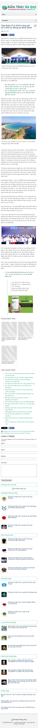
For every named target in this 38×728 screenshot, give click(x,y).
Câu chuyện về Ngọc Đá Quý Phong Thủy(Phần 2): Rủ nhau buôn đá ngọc (21, 660)
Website (3, 456)
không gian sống (8, 433)
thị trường (20, 84)
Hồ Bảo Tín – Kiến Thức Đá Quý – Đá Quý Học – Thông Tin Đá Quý (21, 723)
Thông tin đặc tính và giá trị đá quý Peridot (20, 497)
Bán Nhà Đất (12, 92)
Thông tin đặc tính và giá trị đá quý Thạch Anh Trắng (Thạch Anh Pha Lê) (21, 558)
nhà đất (22, 433)
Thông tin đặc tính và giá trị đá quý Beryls (20, 525)
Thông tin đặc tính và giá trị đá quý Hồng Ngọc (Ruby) (22, 516)
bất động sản (16, 250)
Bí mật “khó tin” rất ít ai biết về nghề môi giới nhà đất (18, 695)
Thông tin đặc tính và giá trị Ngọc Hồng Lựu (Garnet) (21, 602)
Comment (4, 462)
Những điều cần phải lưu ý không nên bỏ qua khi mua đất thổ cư (18, 701)
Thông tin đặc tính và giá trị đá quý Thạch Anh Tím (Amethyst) (20, 549)
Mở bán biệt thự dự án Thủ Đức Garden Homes (19, 377)
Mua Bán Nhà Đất (17, 272)
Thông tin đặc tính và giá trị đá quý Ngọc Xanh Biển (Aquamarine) (22, 506)
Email (3, 449)
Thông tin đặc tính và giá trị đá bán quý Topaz (21, 583)
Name (3, 443)
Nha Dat (9, 88)
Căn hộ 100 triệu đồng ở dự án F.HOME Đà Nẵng (19, 402)
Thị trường (27, 433)
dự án (10, 40)
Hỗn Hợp (6, 31)
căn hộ (13, 431)
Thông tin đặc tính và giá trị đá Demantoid (18, 612)
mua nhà (16, 433)
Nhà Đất (25, 84)
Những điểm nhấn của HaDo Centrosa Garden (18, 412)
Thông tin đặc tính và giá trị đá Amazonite (22, 592)
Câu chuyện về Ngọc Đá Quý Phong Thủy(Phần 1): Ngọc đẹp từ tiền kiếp (20, 670)
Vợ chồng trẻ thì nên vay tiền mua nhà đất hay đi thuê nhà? (18, 707)
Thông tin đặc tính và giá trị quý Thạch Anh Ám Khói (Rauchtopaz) (21, 568)
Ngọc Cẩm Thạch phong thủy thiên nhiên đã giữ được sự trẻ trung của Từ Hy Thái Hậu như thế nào (22, 681)
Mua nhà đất (14, 86)
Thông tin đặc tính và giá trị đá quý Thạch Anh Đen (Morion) (20, 539)
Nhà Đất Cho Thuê (15, 90)
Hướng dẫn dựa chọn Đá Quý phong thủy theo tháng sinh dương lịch (22, 626)
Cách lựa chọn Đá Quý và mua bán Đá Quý (21, 636)
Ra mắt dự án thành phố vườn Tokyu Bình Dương (20, 383)
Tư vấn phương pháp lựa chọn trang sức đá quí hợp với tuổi (22, 646)
